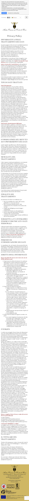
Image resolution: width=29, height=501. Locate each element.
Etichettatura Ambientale (14, 480)
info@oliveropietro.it (6, 188)
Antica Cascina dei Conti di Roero (14, 26)
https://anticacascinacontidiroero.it (10, 56)
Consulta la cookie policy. (13, 13)
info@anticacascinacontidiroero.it (14, 477)
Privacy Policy (14, 481)
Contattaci (3, 17)
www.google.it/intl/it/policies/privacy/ (10, 419)
